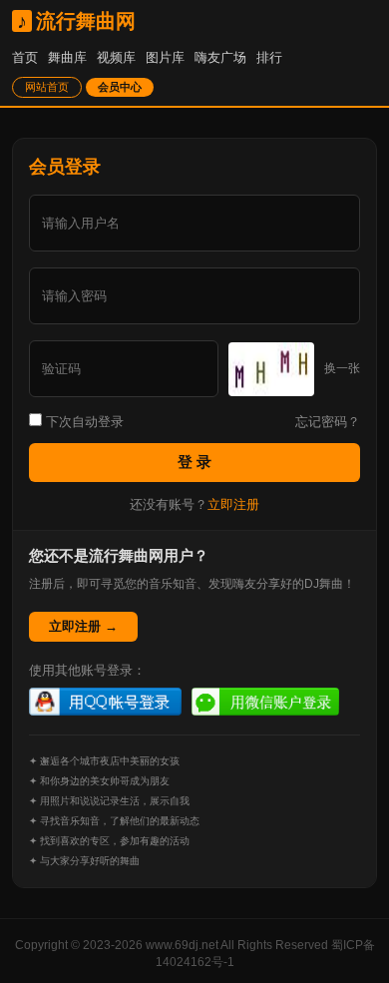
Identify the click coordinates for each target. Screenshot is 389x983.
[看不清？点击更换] (271, 369)
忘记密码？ (327, 421)
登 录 (194, 461)
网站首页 (47, 87)
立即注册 (233, 504)
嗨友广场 (220, 57)
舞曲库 (67, 57)
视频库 (116, 57)
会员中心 (120, 87)
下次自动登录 (83, 421)
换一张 (342, 368)
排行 (269, 57)
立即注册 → (83, 626)
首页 (25, 57)
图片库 (165, 57)
